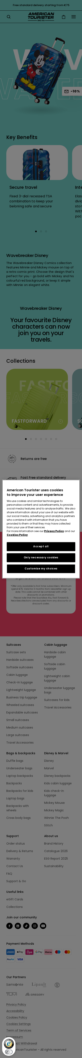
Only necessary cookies (41, 557)
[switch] (9, 1052)
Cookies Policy (17, 535)
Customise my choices (41, 568)
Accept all (41, 546)
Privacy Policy (54, 531)
